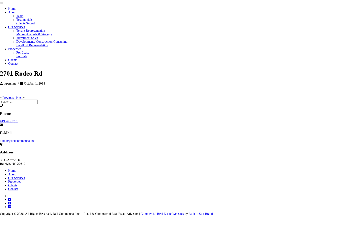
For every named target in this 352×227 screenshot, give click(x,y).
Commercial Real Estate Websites (162, 213)
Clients (12, 60)
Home (12, 8)
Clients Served (25, 23)
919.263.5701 (9, 121)
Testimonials (24, 19)
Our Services (16, 27)
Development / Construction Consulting (41, 41)
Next (19, 97)
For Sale (21, 56)
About (12, 12)
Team (19, 16)
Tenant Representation (30, 30)
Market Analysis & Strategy (34, 34)
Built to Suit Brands (201, 213)
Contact (13, 63)
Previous (8, 97)
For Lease (22, 52)
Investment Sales (27, 38)
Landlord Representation (32, 45)
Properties (14, 49)
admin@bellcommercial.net (17, 140)
